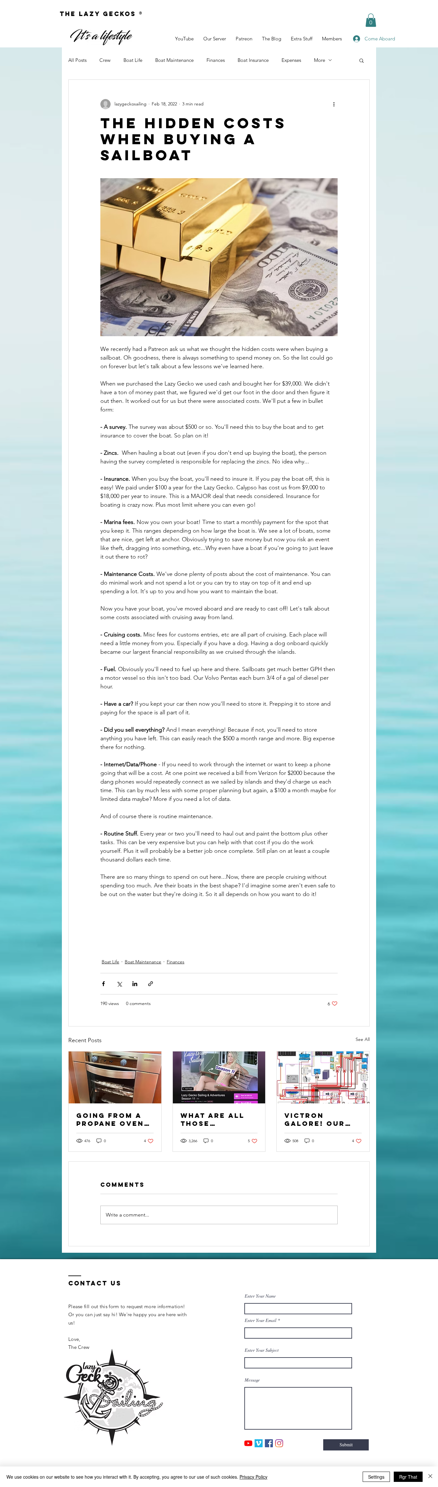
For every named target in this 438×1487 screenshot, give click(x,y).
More (319, 60)
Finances (215, 60)
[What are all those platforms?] (219, 1077)
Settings (376, 1477)
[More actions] (334, 104)
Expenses (291, 60)
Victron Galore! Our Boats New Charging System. (314, 1119)
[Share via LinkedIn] (135, 984)
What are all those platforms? (213, 1119)
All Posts (77, 60)
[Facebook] (269, 1443)
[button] (370, 20)
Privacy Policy (253, 1477)
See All (363, 1039)
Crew (105, 60)
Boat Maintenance (174, 60)
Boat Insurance (253, 60)
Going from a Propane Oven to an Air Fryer (114, 1119)
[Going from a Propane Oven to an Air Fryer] (115, 1077)
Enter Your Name (260, 1296)
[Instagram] (279, 1443)
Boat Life (132, 60)
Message (252, 1380)
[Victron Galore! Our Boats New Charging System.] (323, 1077)
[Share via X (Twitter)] (119, 984)
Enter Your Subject (262, 1350)
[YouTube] (248, 1443)
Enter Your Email (260, 1320)
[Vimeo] (259, 1443)
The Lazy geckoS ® (101, 14)
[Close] (430, 1477)
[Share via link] (150, 984)
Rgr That (408, 1477)
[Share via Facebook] (103, 984)
